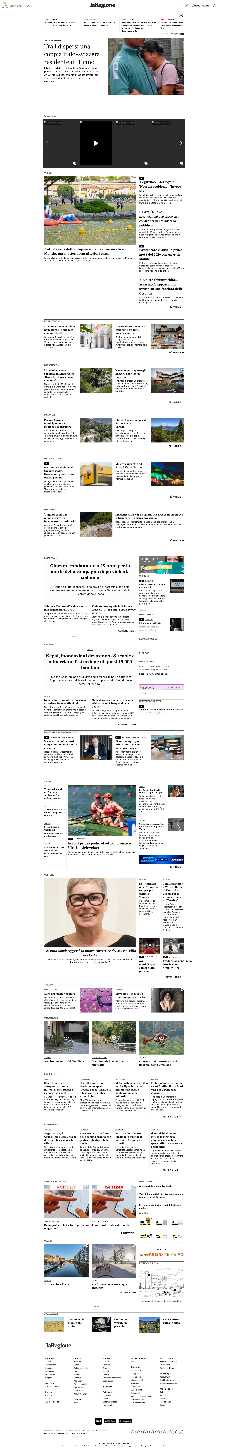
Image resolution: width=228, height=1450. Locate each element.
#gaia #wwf (165, 1377)
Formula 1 (78, 1378)
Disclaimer (59, 1431)
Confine (48, 1395)
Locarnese (50, 1368)
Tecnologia (136, 1377)
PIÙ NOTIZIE (175, 307)
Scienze (106, 1368)
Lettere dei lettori (138, 1358)
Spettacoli (107, 1358)
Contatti (77, 1431)
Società (106, 1371)
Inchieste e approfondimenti (138, 1370)
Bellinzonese (50, 1365)
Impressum (69, 1431)
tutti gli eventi (173, 687)
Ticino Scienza (166, 1358)
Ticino (48, 1361)
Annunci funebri (101, 1431)
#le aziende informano (169, 1383)
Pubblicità (90, 1431)
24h (161, 1392)
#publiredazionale (167, 1380)
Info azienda (165, 1402)
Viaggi (134, 1374)
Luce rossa (78, 1391)
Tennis (77, 1374)
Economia (107, 1386)
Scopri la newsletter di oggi (153, 674)
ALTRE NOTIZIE (126, 631)
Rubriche (135, 1367)
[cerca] (177, 5)
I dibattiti (134, 1361)
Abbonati (196, 5)
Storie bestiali (137, 1380)
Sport (77, 1358)
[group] (62, 25)
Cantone (49, 1358)
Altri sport (78, 1381)
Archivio (163, 1395)
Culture (78, 1399)
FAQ (83, 1431)
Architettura (136, 1386)
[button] (181, 143)
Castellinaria (108, 1381)
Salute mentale (137, 1399)
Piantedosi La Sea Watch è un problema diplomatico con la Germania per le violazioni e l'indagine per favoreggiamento (139, 25)
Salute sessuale (138, 1403)
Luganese (49, 1371)
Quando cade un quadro (141, 1396)
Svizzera (49, 1383)
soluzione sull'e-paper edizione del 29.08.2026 (161, 1301)
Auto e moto (136, 1390)
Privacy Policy (51, 1433)
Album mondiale (81, 1394)
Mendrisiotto (50, 1374)
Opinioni (107, 1392)
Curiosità (135, 1383)
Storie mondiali (80, 1384)
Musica (106, 1374)
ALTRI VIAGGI (127, 1292)
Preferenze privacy (81, 1433)
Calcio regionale (81, 1368)
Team (162, 1405)
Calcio (76, 1365)
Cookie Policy (65, 1433)
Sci (75, 1371)
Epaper (206, 5)
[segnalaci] (187, 5)
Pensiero (106, 1365)
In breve (163, 1399)
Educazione (165, 1365)
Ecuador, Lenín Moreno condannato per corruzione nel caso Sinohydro (61, 22)
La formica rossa (110, 1402)
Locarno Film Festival (112, 1378)
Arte (76, 1403)
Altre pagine (166, 1389)
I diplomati (135, 1393)
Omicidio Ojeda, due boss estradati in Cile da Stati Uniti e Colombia (99, 22)
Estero (48, 1392)
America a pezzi (52, 1402)
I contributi (107, 1405)
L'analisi (106, 1399)
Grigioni (48, 1378)
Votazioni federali (52, 1386)
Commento (107, 1395)
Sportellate (78, 1387)
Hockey (77, 1361)
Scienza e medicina (168, 1361)
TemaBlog (165, 1374)
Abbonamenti (49, 1431)
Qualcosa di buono (168, 1368)
